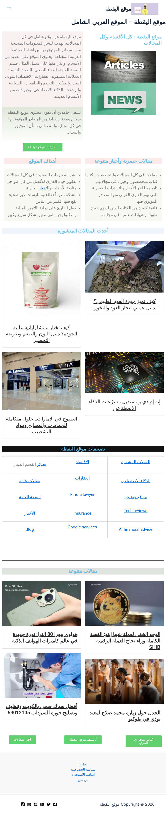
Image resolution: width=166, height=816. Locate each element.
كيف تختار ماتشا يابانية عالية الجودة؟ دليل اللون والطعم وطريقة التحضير (41, 333)
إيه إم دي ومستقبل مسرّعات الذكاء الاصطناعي (124, 404)
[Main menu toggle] (8, 8)
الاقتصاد (82, 461)
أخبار (42, 188)
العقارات (82, 478)
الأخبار (29, 513)
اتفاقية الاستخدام (83, 775)
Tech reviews (135, 510)
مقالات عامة (29, 480)
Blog (30, 529)
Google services (82, 527)
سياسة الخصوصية (83, 769)
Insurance (82, 513)
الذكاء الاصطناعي (135, 480)
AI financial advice (135, 529)
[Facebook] (55, 804)
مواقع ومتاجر (136, 497)
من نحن (83, 780)
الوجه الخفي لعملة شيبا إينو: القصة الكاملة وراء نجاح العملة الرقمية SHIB (125, 640)
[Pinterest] (36, 804)
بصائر (41, 464)
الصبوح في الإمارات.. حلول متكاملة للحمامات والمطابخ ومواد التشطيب (41, 424)
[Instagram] (29, 804)
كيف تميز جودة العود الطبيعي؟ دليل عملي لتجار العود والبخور (125, 304)
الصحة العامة (30, 497)
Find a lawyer (82, 494)
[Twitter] (49, 804)
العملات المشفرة (135, 461)
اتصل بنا (83, 764)
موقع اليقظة (118, 9)
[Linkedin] (42, 804)
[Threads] (23, 804)
